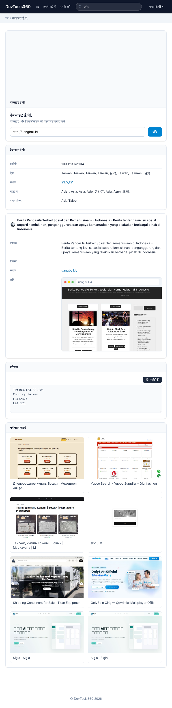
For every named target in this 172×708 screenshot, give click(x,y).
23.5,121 (67, 182)
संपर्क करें (65, 6)
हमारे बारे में (49, 6)
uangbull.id (69, 270)
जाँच (155, 132)
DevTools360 (17, 6)
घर (37, 6)
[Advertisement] (86, 66)
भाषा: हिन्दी (155, 6)
